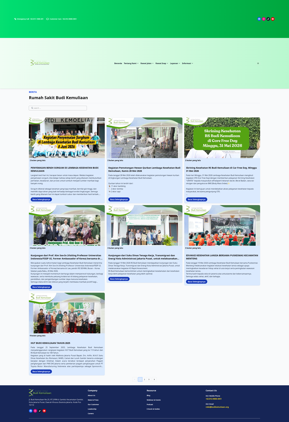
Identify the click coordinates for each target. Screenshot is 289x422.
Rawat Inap (161, 63)
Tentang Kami (130, 63)
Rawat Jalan (146, 63)
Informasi (186, 63)
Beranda (118, 63)
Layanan (174, 63)
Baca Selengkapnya (41, 199)
